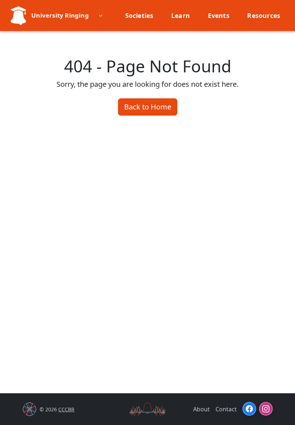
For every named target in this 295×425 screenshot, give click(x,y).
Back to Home (147, 107)
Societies (139, 15)
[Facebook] (249, 409)
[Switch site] (101, 15)
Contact (226, 409)
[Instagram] (266, 409)
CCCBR (66, 409)
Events (219, 15)
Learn (180, 15)
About (201, 409)
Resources (263, 15)
